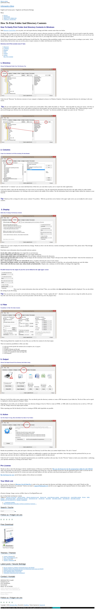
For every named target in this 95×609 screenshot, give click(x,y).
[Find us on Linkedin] (7, 520)
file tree (84, 497)
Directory (6, 47)
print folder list (66, 498)
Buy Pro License (8, 56)
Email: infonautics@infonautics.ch (10, 588)
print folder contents (56, 498)
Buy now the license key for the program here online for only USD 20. (73, 469)
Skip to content (4, 1)
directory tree (43, 497)
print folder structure (75, 498)
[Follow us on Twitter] (4, 520)
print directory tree (33, 498)
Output (6, 53)
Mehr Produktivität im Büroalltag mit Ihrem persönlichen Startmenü (20, 503)
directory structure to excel (32, 497)
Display (6, 50)
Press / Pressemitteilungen (10, 557)
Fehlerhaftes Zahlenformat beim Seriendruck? (14, 573)
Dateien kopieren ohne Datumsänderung (13, 570)
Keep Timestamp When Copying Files (13, 571)
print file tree (42, 498)
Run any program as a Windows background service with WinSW (19, 567)
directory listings (21, 497)
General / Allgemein (8, 556)
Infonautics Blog (7, 6)
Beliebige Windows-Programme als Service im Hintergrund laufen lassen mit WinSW (23, 569)
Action (5, 55)
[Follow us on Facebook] (2, 520)
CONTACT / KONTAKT (10, 19)
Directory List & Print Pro (23, 484)
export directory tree (65, 497)
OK (53, 607)
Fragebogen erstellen (9, 502)
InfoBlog (3, 500)
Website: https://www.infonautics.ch (10, 589)
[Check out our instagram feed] (13, 520)
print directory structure (22, 498)
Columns (6, 48)
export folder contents (76, 497)
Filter (5, 52)
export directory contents (53, 497)
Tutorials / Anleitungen (21, 500)
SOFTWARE (7, 16)
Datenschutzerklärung (6, 592)
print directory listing (11, 498)
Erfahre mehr (57, 607)
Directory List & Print (10, 30)
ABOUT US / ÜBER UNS (10, 18)
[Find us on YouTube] (10, 520)
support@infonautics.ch (41, 486)
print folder (48, 498)
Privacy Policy (4, 594)
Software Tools (7, 559)
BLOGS (6, 15)
